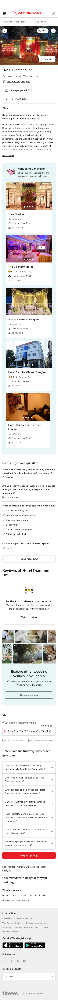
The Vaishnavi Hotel (20, 266)
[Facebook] (5, 961)
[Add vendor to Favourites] (53, 30)
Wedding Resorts (38, 895)
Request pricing (29, 855)
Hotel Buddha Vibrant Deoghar (27, 372)
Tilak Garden (16, 214)
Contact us (7, 918)
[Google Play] (34, 948)
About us (6, 927)
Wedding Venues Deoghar (14, 740)
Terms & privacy (24, 918)
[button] (29, 602)
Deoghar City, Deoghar (18, 81)
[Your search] (4, 30)
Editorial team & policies (26, 927)
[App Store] (12, 948)
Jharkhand (7, 22)
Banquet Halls (9, 895)
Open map (46, 725)
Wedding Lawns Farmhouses (15, 900)
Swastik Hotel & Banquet (23, 319)
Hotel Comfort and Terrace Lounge (24, 427)
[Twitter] (11, 961)
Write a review (29, 617)
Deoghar (20, 22)
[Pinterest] (18, 961)
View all (47, 59)
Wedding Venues (11, 890)
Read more (8, 155)
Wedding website (10, 931)
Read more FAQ (29, 558)
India (12, 976)
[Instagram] (24, 961)
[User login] (54, 13)
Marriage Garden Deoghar (40, 740)
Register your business (37, 923)
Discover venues (29, 695)
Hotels (23, 895)
